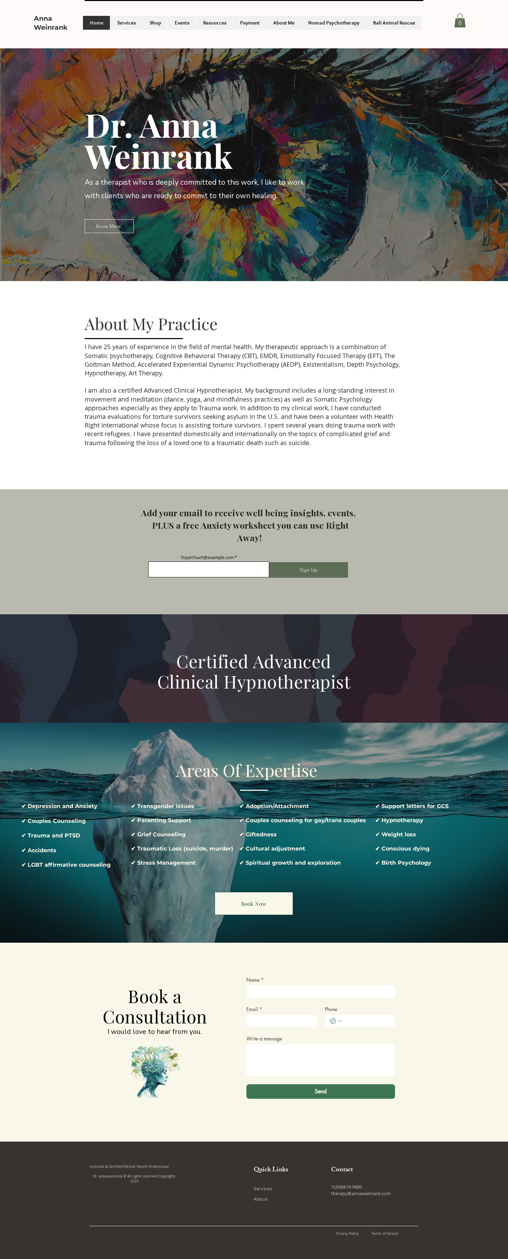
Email (254, 1009)
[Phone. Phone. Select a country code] (336, 1021)
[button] (460, 20)
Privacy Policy (347, 1233)
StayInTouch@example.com (207, 557)
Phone (331, 1009)
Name (255, 980)
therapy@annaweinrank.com (361, 1193)
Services (263, 1188)
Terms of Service (384, 1233)
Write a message (264, 1038)
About (260, 1199)
